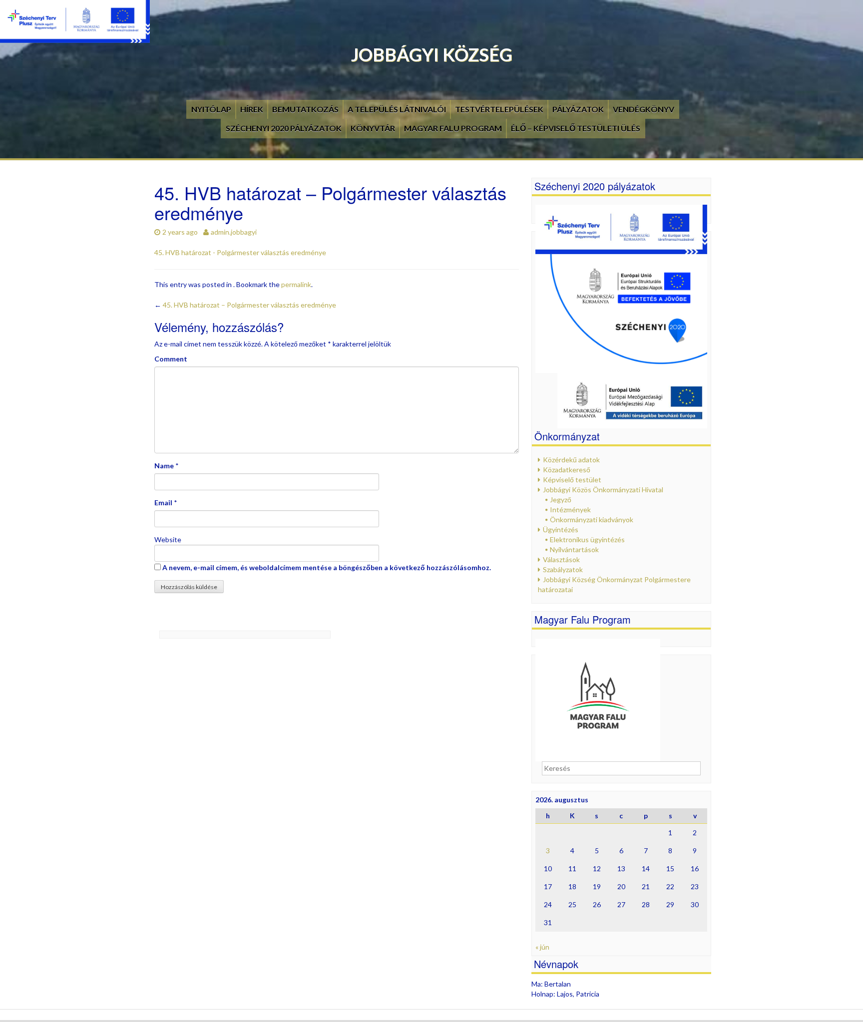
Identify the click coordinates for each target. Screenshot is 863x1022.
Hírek (251, 109)
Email (163, 502)
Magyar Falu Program (453, 128)
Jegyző (560, 499)
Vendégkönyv (643, 109)
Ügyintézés (560, 529)
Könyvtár (373, 128)
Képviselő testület (572, 479)
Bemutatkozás (305, 109)
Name (164, 465)
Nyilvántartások (574, 549)
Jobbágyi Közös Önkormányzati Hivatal (603, 489)
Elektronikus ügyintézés (587, 539)
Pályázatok (578, 109)
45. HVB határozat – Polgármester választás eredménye (245, 305)
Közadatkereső (566, 469)
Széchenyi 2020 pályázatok (284, 128)
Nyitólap (211, 109)
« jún (542, 947)
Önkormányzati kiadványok (591, 519)
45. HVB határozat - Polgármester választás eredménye (240, 252)
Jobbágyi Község (431, 54)
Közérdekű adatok (571, 459)
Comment (170, 358)
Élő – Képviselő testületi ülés (575, 128)
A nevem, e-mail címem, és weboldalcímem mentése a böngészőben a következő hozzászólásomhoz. (326, 567)
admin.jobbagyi (234, 232)
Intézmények (570, 509)
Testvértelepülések (499, 109)
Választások (561, 559)
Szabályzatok (563, 569)
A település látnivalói (397, 109)
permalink (296, 284)
